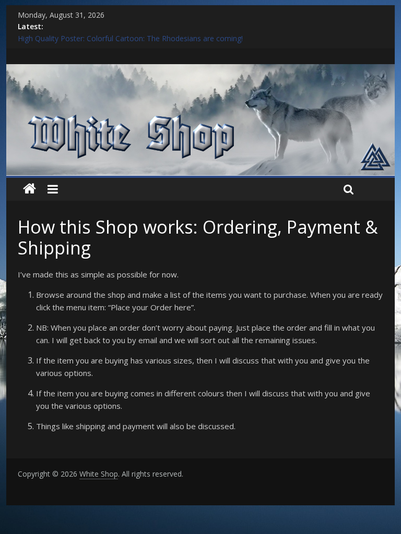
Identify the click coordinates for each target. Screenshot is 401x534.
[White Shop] (200, 70)
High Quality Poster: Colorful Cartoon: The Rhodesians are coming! (130, 38)
